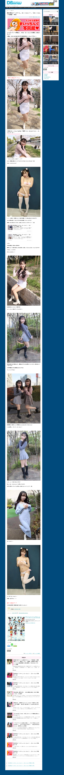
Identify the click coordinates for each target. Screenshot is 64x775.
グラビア (29, 7)
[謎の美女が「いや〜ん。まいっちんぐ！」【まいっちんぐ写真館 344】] (9, 675)
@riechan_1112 (17, 609)
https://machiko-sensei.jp (23, 613)
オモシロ (25, 7)
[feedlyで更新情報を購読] (54, 1)
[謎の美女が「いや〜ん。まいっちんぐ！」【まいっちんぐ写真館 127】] (9, 753)
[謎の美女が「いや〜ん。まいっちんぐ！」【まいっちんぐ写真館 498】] (50, 40)
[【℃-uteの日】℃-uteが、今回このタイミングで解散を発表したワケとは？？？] (9, 715)
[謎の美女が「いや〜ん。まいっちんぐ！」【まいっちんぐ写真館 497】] (9, 735)
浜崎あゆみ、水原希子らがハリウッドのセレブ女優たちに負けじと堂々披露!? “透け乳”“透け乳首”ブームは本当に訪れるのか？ (26, 704)
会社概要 (45, 75)
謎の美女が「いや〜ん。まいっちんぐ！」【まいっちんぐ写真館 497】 (50, 53)
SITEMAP (46, 74)
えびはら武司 (14, 613)
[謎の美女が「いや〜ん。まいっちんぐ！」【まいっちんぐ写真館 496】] (50, 59)
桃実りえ (30, 653)
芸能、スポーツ (11, 7)
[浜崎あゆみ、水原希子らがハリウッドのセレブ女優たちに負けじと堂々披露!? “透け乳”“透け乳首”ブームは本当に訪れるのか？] (9, 704)
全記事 (7, 7)
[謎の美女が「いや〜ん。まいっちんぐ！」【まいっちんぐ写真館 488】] (9, 684)
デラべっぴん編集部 (37, 653)
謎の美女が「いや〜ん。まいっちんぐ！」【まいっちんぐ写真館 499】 (50, 33)
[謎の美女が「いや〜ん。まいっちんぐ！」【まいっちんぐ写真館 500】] (50, 20)
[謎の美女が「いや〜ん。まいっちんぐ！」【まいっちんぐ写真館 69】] (9, 744)
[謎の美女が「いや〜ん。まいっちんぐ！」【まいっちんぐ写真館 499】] (50, 30)
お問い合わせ (46, 78)
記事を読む (14, 670)
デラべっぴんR (33, 7)
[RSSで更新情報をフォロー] (56, 1)
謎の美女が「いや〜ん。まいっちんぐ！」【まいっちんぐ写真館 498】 (50, 43)
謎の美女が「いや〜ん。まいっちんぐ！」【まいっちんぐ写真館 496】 (50, 63)
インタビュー (21, 7)
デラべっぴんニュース (33, 773)
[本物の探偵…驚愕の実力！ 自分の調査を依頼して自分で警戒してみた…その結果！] (9, 693)
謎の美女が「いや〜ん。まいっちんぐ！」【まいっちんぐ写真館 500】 (50, 24)
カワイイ (16, 7)
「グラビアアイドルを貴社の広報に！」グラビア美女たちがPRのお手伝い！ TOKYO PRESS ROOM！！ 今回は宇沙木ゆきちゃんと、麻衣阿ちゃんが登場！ (26, 724)
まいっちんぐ (27, 653)
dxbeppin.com (10, 240)
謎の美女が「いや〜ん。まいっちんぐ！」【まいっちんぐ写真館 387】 (21, 765)
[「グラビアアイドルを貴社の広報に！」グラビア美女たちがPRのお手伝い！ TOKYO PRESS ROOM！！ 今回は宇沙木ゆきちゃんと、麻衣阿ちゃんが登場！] (9, 724)
